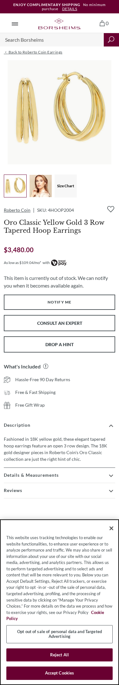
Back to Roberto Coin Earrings (35, 52)
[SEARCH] (111, 39)
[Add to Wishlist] (110, 209)
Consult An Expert (59, 323)
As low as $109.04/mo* (22, 262)
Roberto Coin (17, 210)
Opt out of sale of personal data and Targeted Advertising (59, 634)
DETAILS (69, 9)
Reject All (59, 654)
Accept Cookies (59, 672)
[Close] (111, 528)
